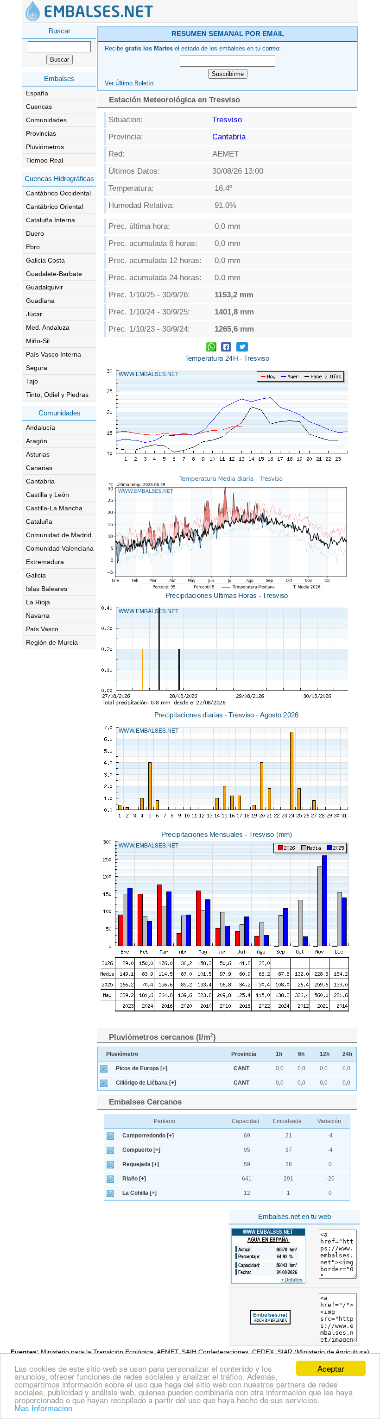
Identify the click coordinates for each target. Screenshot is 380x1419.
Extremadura (45, 561)
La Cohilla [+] (139, 1193)
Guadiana (40, 300)
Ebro (33, 247)
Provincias (41, 133)
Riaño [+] (134, 1178)
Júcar (34, 314)
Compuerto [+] (141, 1150)
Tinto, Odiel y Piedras (57, 394)
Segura (36, 367)
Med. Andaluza (48, 327)
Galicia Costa (45, 260)
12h (324, 1054)
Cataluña (39, 521)
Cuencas (39, 106)
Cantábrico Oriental (54, 206)
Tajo (32, 381)
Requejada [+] (140, 1164)
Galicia (36, 575)
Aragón (36, 441)
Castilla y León (47, 494)
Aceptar (330, 1368)
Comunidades (46, 120)
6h (301, 1054)
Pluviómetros (45, 147)
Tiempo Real (44, 160)
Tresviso (227, 119)
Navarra (38, 615)
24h (347, 1054)
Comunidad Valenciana (60, 548)
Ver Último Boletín (129, 83)
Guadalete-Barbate (54, 273)
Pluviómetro (122, 1054)
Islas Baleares (46, 588)
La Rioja (38, 602)
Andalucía (40, 427)
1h (279, 1054)
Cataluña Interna (50, 220)
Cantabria (40, 481)
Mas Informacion (43, 1408)
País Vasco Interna (53, 354)
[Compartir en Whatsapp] (211, 348)
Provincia (243, 1054)
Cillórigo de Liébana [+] (146, 1083)
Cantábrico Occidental (58, 193)
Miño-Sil (38, 341)
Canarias (39, 467)
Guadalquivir (44, 287)
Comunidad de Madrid (58, 535)
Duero (35, 233)
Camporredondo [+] (148, 1135)
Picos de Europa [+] (141, 1068)
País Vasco (42, 629)
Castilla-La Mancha (54, 508)
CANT (241, 1068)
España (37, 93)
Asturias (38, 454)
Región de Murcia (52, 642)
